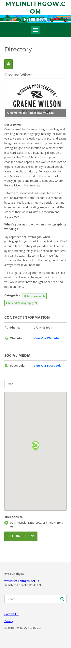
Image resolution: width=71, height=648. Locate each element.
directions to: (13, 517)
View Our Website (46, 338)
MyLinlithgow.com (36, 7)
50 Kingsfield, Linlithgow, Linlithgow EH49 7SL (36, 525)
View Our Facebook (47, 365)
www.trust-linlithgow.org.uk (21, 581)
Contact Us (11, 614)
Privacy (8, 621)
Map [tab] (10, 384)
